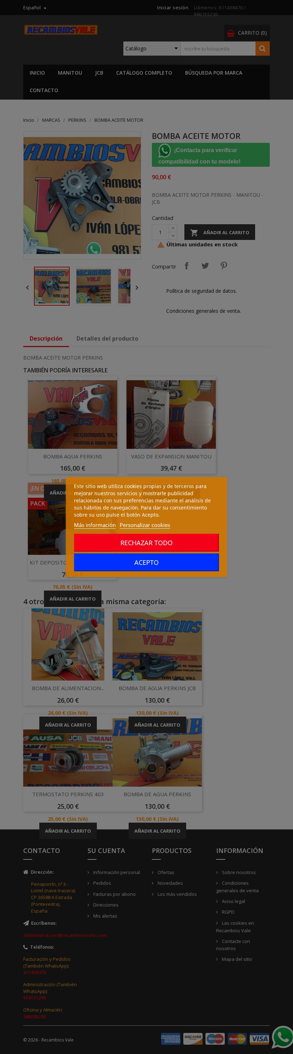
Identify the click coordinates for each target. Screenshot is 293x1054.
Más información (95, 524)
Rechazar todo (146, 542)
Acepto (146, 562)
